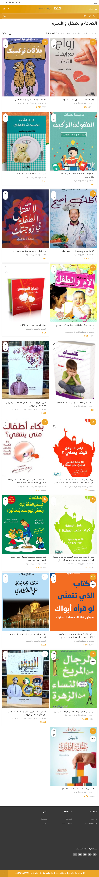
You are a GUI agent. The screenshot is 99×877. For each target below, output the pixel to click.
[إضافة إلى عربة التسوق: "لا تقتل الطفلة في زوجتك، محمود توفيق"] (5, 193)
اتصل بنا (69, 819)
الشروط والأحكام (91, 824)
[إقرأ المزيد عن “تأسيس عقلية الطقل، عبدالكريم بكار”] (53, 730)
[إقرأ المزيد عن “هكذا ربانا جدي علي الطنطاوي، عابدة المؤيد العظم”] (5, 576)
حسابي (45, 824)
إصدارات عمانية (39, 410)
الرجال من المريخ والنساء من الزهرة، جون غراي (73, 712)
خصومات (69, 332)
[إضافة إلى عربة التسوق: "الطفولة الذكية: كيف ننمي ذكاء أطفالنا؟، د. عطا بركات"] (53, 115)
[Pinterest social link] (9, 2)
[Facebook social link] (19, 2)
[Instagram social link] (85, 854)
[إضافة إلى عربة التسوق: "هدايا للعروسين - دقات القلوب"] (5, 267)
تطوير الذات (68, 716)
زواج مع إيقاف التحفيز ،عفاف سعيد (78, 100)
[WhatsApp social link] (3, 2)
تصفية (5, 34)
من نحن (94, 819)
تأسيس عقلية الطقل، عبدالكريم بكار (78, 789)
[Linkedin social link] (6, 2)
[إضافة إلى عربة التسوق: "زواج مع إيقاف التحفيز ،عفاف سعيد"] (53, 41)
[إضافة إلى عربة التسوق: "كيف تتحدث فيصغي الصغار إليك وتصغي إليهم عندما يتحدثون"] (5, 499)
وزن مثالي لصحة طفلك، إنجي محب (30, 174)
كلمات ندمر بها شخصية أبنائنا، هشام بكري (75, 403)
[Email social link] (13, 2)
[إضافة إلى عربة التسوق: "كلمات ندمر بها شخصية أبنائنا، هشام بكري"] (53, 344)
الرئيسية (93, 34)
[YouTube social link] (80, 854)
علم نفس (21, 104)
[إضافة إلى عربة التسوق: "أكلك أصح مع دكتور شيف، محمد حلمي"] (53, 193)
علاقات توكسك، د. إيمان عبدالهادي (30, 100)
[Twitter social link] (16, 2)
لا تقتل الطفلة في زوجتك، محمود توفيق (28, 251)
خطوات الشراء (67, 824)
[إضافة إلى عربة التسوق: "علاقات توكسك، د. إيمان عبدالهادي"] (5, 41)
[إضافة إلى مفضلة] (53, 46)
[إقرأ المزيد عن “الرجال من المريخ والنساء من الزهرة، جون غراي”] (53, 653)
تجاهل (4, 873)
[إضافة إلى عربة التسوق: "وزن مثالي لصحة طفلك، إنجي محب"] (5, 115)
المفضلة (44, 819)
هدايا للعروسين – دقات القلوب (32, 325)
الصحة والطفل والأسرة (68, 34)
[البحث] (4, 16)
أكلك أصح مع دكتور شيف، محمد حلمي (77, 251)
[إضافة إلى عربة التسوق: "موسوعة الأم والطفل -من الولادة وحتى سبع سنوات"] (53, 267)
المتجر (84, 34)
